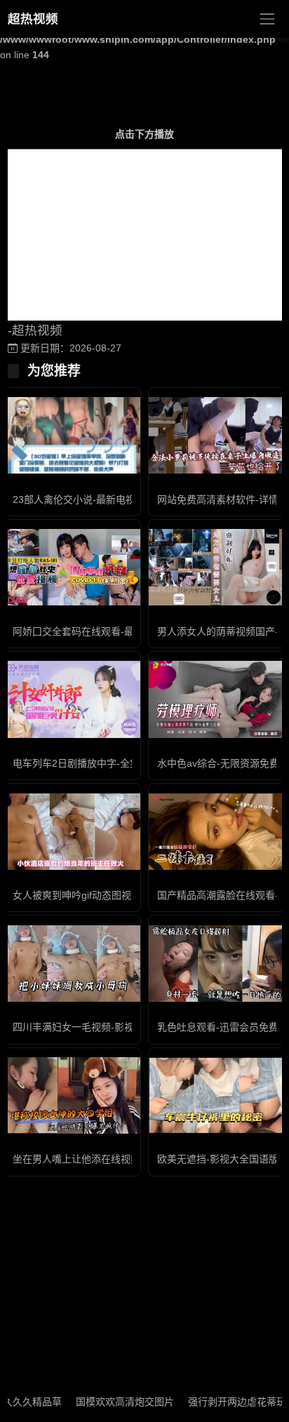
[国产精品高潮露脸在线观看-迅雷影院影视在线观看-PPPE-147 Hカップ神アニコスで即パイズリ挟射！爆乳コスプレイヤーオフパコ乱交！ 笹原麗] (217, 831)
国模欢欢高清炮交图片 (114, 1401)
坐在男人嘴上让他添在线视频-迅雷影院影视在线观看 (127, 1159)
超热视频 (33, 19)
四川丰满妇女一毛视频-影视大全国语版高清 (108, 1027)
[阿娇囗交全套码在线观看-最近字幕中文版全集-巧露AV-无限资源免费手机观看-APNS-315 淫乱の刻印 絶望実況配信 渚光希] (72, 567)
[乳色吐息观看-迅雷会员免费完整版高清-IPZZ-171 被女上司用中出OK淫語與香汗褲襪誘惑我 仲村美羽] (217, 963)
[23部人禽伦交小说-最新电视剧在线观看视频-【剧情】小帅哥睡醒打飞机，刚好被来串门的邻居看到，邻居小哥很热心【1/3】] (72, 435)
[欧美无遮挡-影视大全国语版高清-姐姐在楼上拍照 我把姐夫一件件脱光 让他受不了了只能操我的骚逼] (217, 1095)
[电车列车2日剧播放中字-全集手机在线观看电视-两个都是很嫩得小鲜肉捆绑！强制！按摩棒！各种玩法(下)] (72, 699)
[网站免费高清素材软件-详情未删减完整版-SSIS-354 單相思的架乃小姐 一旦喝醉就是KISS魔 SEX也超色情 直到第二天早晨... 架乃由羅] (217, 435)
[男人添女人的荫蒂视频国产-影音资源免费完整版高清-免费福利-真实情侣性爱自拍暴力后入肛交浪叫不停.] (217, 567)
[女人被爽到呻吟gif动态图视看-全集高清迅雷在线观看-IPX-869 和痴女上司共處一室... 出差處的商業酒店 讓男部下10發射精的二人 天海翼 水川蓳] (72, 831)
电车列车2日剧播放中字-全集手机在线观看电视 (115, 763)
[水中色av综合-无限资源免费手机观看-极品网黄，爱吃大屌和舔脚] (217, 699)
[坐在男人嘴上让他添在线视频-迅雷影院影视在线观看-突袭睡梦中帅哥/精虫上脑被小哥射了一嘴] (72, 1095)
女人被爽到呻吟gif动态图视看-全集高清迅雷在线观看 (128, 895)
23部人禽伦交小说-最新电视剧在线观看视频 (108, 499)
